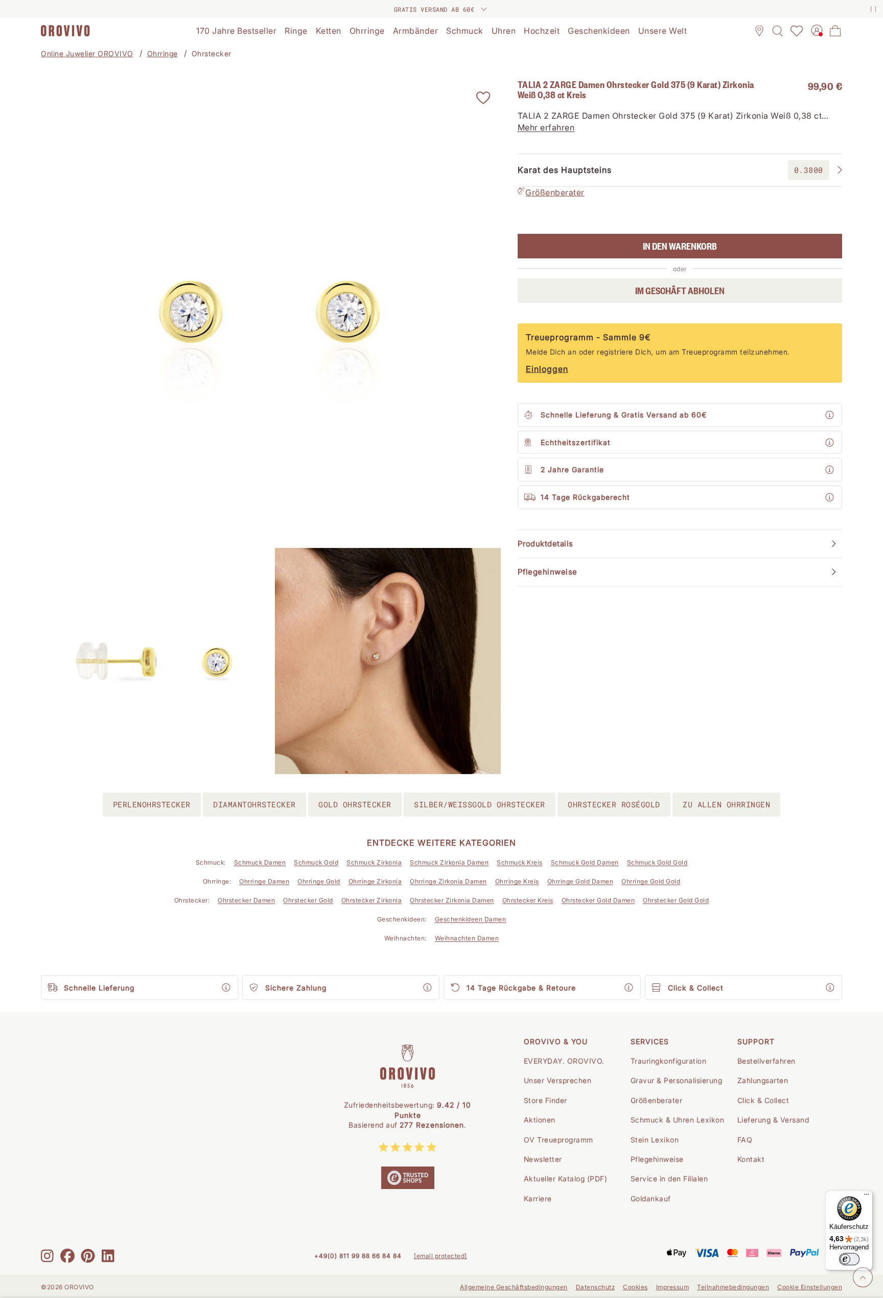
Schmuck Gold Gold (657, 862)
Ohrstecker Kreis (527, 900)
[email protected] (440, 1256)
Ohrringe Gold (318, 881)
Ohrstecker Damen (246, 900)
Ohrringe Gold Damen (580, 881)
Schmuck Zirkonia (374, 862)
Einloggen (547, 369)
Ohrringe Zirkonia (375, 881)
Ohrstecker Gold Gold (676, 900)
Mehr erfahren (546, 127)
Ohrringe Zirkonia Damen (448, 881)
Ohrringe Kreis (517, 881)
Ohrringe (162, 53)
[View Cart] (835, 30)
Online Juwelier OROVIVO (87, 53)
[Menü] (867, 1197)
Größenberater (555, 192)
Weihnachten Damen (467, 938)
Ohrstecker (211, 53)
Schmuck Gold (316, 862)
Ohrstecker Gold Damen (598, 900)
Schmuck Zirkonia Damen (449, 862)
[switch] (849, 1259)
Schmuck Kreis (520, 862)
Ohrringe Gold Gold (650, 881)
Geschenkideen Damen (470, 919)
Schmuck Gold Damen (585, 862)
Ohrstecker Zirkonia (371, 900)
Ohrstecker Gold (308, 900)
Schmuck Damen (260, 862)
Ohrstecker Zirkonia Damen (452, 900)
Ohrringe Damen (264, 881)
